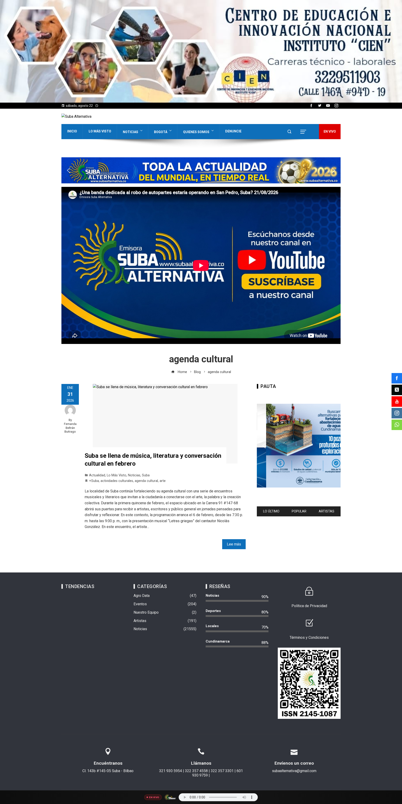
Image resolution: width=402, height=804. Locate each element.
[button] (201, 51)
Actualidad (97, 475)
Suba (146, 475)
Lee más (234, 544)
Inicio (72, 131)
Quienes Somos (196, 132)
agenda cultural (146, 481)
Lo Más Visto (100, 131)
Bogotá (160, 132)
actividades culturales (116, 481)
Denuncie (233, 131)
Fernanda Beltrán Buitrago (70, 427)
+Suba (94, 481)
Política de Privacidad (309, 606)
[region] (201, 51)
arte (163, 481)
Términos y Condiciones (309, 637)
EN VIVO (330, 131)
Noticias (130, 132)
